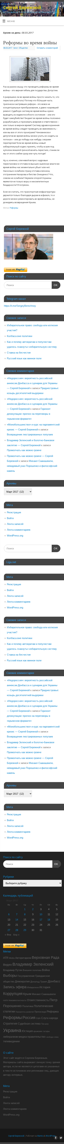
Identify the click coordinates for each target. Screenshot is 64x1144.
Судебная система (29, 1023)
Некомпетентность (17, 1000)
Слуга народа (49, 1018)
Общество (23, 48)
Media (12, 958)
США (38, 1018)
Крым (27, 994)
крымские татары (41, 1031)
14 (16, 919)
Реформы (14, 208)
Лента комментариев (18, 529)
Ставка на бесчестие (19, 352)
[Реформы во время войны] (32, 69)
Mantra (40, 1136)
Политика (27, 1006)
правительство (36, 1036)
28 (16, 930)
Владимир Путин (12, 970)
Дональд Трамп (38, 981)
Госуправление (26, 975)
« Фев (8, 934)
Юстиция (27, 1031)
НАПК (5, 1000)
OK (55, 285)
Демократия (22, 981)
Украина (12, 1030)
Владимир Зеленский (32, 964)
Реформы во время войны (30, 42)
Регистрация (14, 512)
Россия (28, 1017)
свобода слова (52, 1037)
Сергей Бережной (22, 7)
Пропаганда (40, 1012)
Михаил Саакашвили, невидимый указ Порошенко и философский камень (32, 466)
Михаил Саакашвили (44, 994)
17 (41, 919)
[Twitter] (60, 6)
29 (24, 930)
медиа (23, 1036)
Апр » (16, 934)
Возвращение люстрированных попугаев (30, 434)
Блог (16, 48)
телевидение (11, 1041)
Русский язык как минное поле (24, 358)
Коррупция (12, 993)
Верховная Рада (45, 957)
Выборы (10, 975)
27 (9, 930)
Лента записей (15, 524)
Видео (7, 964)
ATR (5, 957)
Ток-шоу (45, 1024)
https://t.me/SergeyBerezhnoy (20, 305)
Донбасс (54, 981)
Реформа (53, 1011)
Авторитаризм (23, 957)
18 (48, 919)
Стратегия (10, 1023)
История (44, 987)
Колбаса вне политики (19, 336)
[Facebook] (55, 6)
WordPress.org (15, 535)
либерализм (10, 1036)
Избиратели (33, 987)
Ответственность (38, 1000)
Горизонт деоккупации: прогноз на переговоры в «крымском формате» (29, 413)
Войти (10, 518)
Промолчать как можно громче (24, 450)
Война (46, 969)
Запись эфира (14, 987)
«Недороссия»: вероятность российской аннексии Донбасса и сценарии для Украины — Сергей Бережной (32, 383)
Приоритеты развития (25, 1012)
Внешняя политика (32, 970)
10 (41, 914)
